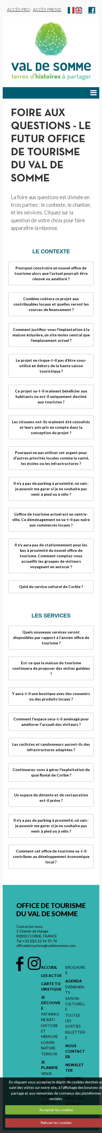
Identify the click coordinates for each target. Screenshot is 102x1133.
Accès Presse (47, 9)
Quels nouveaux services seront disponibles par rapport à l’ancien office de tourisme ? (51, 637)
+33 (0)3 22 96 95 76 (39, 941)
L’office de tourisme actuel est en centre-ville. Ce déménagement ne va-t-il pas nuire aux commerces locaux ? (51, 519)
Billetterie (75, 1035)
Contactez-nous (29, 926)
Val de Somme (51, 67)
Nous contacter (75, 1051)
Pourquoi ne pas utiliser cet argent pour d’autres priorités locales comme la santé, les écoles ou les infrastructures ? (51, 458)
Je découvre (50, 1002)
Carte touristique (51, 986)
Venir (46, 1073)
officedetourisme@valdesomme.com (46, 945)
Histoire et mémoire (49, 1031)
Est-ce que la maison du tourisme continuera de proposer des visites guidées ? (51, 668)
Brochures (75, 970)
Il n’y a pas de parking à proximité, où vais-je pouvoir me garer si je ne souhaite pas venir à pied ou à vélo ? (51, 489)
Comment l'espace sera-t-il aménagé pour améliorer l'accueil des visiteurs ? (51, 722)
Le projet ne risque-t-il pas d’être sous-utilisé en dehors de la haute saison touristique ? (51, 365)
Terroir (49, 1054)
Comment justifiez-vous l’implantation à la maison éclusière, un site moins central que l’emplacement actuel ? (51, 335)
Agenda (73, 981)
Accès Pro (18, 9)
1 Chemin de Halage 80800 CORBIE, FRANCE (36, 933)
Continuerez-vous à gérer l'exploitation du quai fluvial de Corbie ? (51, 772)
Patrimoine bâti (50, 1017)
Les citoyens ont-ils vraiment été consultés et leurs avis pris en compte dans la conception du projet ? (51, 427)
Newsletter (74, 1068)
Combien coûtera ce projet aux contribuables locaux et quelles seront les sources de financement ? (51, 304)
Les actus (51, 975)
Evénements (74, 990)
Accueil (49, 967)
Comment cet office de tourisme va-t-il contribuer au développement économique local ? (51, 856)
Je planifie (49, 1065)
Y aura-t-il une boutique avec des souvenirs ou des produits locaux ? (51, 696)
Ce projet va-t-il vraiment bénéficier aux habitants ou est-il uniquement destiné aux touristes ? (51, 396)
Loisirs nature (48, 1045)
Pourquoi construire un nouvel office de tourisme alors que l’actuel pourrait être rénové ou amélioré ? (51, 273)
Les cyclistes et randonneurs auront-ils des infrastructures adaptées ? (51, 747)
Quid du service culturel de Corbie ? (51, 586)
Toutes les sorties (73, 1020)
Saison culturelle (75, 1004)
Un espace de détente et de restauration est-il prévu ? (51, 798)
